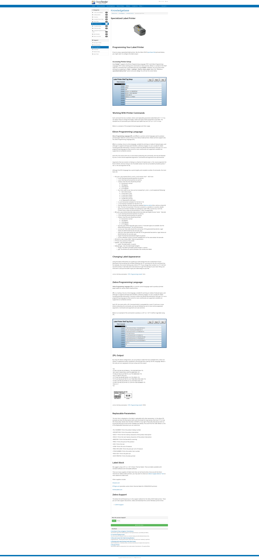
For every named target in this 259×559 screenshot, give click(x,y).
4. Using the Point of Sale (100, 19)
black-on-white (148, 205)
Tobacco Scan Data (100, 36)
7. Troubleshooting (100, 26)
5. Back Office (100, 21)
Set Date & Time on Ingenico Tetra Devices (123, 531)
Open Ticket (96, 54)
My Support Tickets (97, 42)
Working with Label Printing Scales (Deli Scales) (124, 541)
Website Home (114, 13)
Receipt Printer (116, 545)
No (119, 520)
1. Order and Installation (100, 12)
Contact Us (134, 6)
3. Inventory (100, 17)
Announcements (101, 6)
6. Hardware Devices (130, 13)
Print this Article (140, 525)
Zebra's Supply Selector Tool (156, 473)
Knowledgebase (111, 6)
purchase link (151, 52)
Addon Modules (100, 34)
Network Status (120, 6)
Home (93, 6)
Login (167, 1)
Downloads (95, 49)
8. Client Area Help (100, 28)
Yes (114, 520)
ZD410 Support (119, 504)
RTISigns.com (116, 486)
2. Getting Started (100, 14)
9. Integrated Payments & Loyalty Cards (99, 31)
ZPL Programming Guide (135, 405)
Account (164, 6)
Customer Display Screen (118, 534)
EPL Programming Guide (135, 274)
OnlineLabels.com (117, 489)
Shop (141, 6)
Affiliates (128, 6)
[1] (131, 227)
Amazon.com (116, 483)
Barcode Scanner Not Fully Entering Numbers (123, 538)
